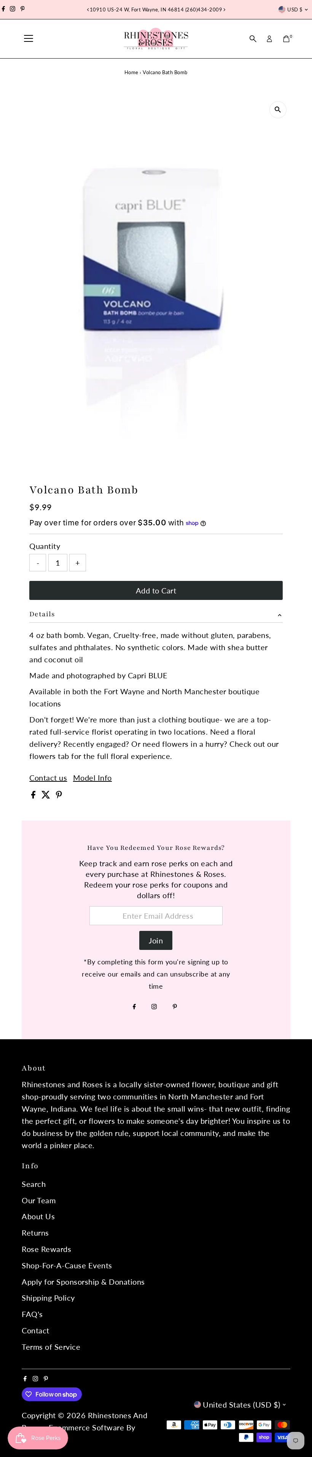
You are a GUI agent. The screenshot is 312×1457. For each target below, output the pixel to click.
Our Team (39, 1200)
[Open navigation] (28, 38)
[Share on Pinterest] (59, 795)
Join (156, 940)
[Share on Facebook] (34, 795)
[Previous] (88, 9)
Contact (35, 1330)
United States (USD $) (241, 1404)
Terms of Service (51, 1346)
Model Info (92, 777)
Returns (35, 1232)
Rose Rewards (46, 1248)
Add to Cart (156, 590)
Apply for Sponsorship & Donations (83, 1281)
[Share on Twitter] (47, 795)
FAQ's (32, 1314)
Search (34, 1183)
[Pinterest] (23, 9)
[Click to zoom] (278, 109)
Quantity (44, 545)
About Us (38, 1216)
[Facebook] (3, 9)
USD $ (294, 9)
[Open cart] (286, 38)
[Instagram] (12, 9)
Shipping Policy (48, 1297)
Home (131, 72)
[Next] (223, 9)
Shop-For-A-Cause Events (67, 1265)
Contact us (48, 777)
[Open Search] (253, 38)
